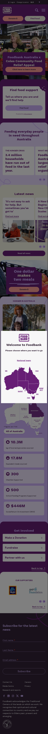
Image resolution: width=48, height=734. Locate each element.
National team (24, 360)
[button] (33, 398)
